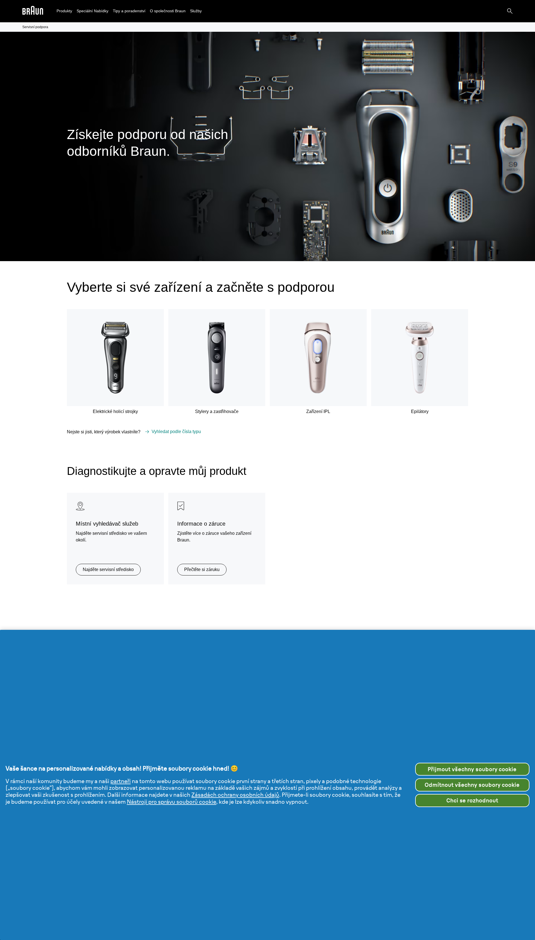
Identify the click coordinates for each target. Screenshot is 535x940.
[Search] (510, 11)
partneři (120, 781)
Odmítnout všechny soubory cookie (472, 784)
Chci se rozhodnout (472, 800)
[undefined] (32, 11)
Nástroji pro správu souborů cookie (171, 801)
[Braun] (32, 11)
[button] (64, 11)
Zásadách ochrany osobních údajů (235, 794)
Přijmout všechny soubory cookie (472, 769)
